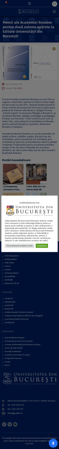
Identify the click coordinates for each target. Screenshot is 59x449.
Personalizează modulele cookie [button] (19, 246)
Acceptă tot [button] (41, 246)
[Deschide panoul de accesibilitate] (53, 443)
